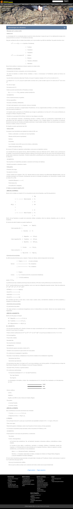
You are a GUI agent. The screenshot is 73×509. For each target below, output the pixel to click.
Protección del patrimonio (13, 487)
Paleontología (40, 478)
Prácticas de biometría (41, 487)
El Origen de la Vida (12, 484)
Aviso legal (37, 506)
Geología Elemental (41, 480)
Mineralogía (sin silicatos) (42, 482)
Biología (38, 488)
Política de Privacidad (44, 506)
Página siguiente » (41, 470)
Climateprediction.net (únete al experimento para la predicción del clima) (28, 481)
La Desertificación (26, 478)
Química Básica (40, 489)
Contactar (70, 4)
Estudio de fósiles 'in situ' (13, 485)
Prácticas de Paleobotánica (42, 484)
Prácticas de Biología (41, 491)
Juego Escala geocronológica (58, 481)
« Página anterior (31, 470)
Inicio (2, 4)
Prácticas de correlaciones (42, 485)
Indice (71, 9)
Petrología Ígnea (40, 481)
